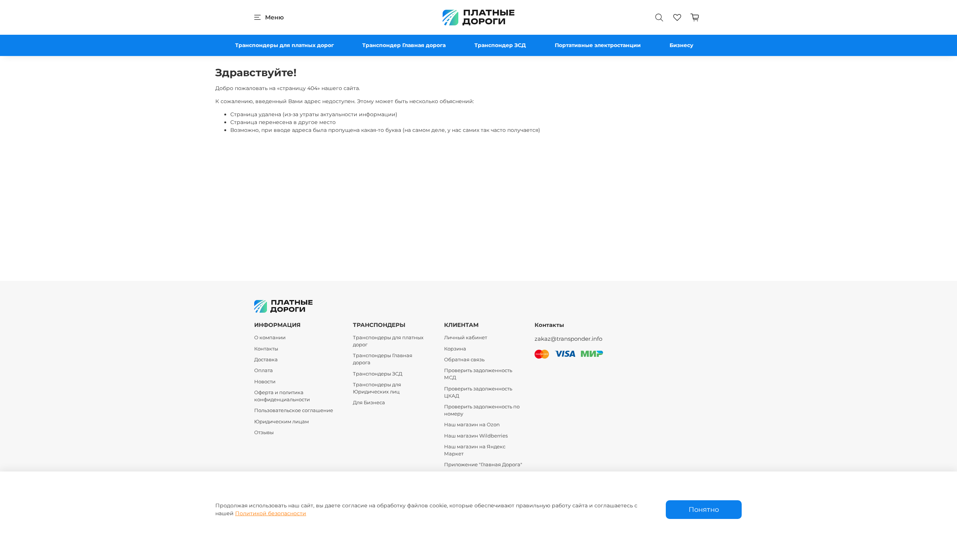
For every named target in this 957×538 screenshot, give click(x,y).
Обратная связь (464, 359)
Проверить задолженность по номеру (482, 410)
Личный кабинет (465, 337)
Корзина (455, 349)
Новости (265, 381)
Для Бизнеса (369, 402)
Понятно (704, 509)
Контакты (266, 349)
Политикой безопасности (270, 513)
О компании (270, 337)
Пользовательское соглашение (293, 410)
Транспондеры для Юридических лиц (377, 388)
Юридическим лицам (281, 421)
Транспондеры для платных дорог (284, 45)
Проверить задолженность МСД (478, 374)
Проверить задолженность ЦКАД (478, 392)
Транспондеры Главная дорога (382, 359)
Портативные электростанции (598, 45)
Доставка (266, 359)
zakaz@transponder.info (568, 338)
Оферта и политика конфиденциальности (282, 396)
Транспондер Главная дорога (404, 45)
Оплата (263, 370)
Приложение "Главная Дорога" (483, 464)
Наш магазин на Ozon (472, 424)
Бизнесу (681, 45)
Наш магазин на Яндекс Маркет (474, 450)
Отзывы (264, 432)
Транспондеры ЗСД (377, 374)
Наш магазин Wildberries (476, 436)
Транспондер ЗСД (500, 45)
